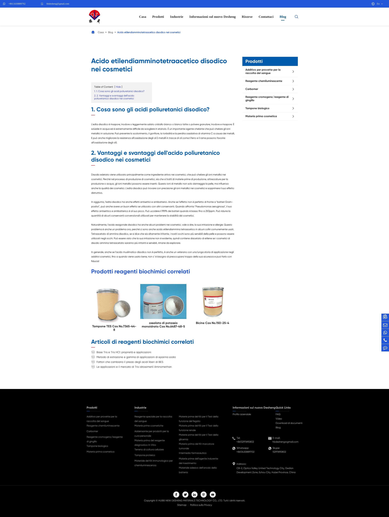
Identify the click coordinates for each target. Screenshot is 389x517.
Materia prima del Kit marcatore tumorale (196, 446)
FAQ (278, 414)
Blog (283, 17)
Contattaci (266, 17)
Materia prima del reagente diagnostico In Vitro (149, 442)
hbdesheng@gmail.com (57, 3)
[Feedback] (385, 347)
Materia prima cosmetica (261, 116)
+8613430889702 (17, 3)
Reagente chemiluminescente (263, 81)
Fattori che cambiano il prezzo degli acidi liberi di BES (129, 361)
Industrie (176, 17)
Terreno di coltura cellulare (149, 449)
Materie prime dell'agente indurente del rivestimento (198, 461)
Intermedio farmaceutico (193, 453)
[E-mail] (385, 325)
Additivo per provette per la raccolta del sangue (263, 71)
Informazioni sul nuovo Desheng (212, 17)
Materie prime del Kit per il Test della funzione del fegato (198, 419)
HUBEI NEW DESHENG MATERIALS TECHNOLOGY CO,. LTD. (190, 500)
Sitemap (181, 504)
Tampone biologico (257, 108)
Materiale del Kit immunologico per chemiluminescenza (153, 463)
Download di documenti (289, 423)
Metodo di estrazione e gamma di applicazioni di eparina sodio (136, 357)
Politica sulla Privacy (201, 504)
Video (279, 418)
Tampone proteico (144, 455)
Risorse (247, 17)
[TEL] (385, 340)
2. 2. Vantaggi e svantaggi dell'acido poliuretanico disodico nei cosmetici (114, 97)
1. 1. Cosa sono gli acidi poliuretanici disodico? (119, 91)
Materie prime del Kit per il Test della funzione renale (198, 428)
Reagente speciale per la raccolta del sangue (153, 419)
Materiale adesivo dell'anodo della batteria (198, 470)
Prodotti (158, 17)
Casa (142, 17)
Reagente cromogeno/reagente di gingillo (267, 98)
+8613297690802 (245, 441)
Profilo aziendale (242, 414)
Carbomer (251, 89)
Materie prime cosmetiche (148, 425)
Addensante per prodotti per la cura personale (151, 433)
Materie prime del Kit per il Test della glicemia (198, 437)
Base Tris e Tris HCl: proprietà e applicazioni (123, 352)
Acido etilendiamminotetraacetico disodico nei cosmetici (148, 32)
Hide (118, 86)
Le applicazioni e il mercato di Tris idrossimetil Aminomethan (134, 366)
